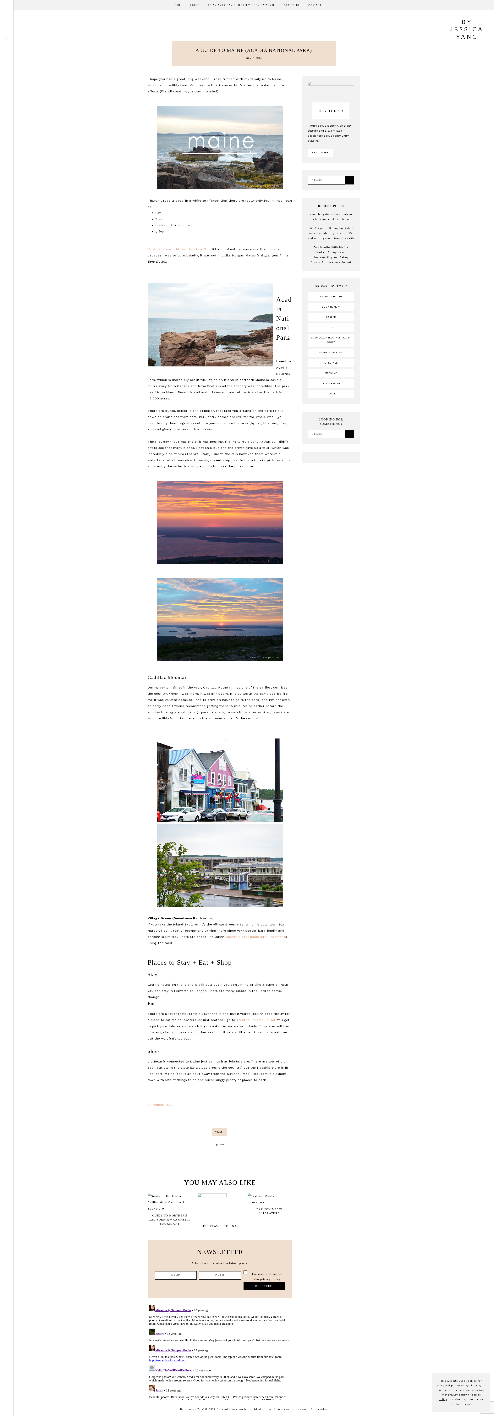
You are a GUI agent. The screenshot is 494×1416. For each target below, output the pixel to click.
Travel (219, 1132)
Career (331, 317)
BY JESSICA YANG (467, 29)
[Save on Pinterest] (225, 1118)
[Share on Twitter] (220, 1118)
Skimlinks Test (160, 1104)
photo (220, 1144)
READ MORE (320, 152)
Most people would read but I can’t (177, 249)
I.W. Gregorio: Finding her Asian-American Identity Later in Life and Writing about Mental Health (331, 233)
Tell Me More (331, 383)
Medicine (331, 373)
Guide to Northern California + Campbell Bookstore (170, 1219)
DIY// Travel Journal (219, 1226)
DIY (331, 327)
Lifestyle (331, 362)
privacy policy (270, 1279)
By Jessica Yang (192, 1409)
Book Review (331, 306)
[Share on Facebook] (215, 1118)
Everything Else (331, 352)
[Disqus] (220, 1351)
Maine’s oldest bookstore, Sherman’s (255, 937)
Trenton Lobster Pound (255, 1020)
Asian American (331, 296)
